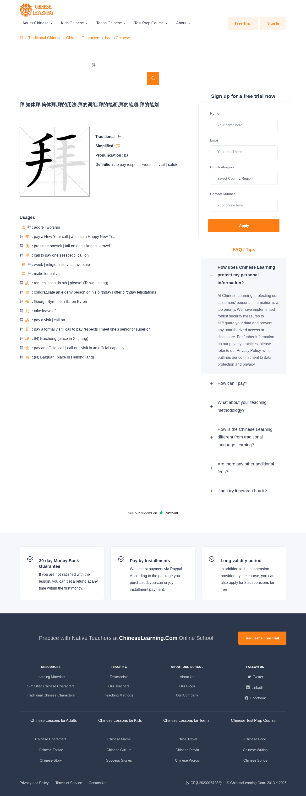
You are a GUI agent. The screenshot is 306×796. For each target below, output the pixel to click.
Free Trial (243, 23)
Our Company (187, 695)
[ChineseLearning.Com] (37, 10)
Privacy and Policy (34, 783)
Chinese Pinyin (187, 750)
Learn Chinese (117, 38)
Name (214, 113)
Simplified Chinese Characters (51, 686)
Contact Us (97, 783)
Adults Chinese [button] (35, 23)
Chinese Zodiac (51, 750)
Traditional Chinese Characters (51, 695)
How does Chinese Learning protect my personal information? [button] (246, 275)
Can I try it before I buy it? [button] (242, 491)
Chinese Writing (255, 750)
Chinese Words (187, 760)
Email (214, 140)
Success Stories (119, 760)
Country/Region (222, 167)
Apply (244, 226)
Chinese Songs (255, 760)
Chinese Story (51, 760)
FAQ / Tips (244, 249)
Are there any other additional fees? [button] (246, 468)
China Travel (187, 739)
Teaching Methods (119, 695)
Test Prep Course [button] (149, 23)
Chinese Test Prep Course (253, 720)
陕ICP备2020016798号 (204, 783)
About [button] (181, 23)
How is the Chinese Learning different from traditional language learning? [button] (245, 437)
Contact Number (222, 194)
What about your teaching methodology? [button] (242, 406)
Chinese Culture (118, 750)
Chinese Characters (83, 38)
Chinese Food (255, 739)
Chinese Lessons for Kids (120, 720)
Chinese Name (119, 739)
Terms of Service (68, 783)
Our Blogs (187, 686)
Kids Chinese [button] (72, 23)
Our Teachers (119, 686)
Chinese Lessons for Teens (186, 720)
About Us (187, 677)
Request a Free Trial (262, 638)
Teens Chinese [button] (109, 23)
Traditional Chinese (44, 38)
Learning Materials (51, 677)
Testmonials (119, 677)
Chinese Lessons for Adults (53, 720)
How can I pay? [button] (232, 383)
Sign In (273, 23)
